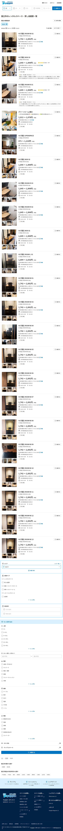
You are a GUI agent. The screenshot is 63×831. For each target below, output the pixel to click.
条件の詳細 (58, 20)
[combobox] (30, 567)
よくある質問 (22, 814)
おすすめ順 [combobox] (56, 28)
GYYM (50, 803)
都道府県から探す (23, 804)
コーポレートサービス (24, 810)
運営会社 (11, 823)
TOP (2, 758)
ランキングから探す (24, 807)
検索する (58, 8)
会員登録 (59, 3)
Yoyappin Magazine (53, 810)
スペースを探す (23, 796)
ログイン (52, 3)
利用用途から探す (23, 801)
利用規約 (21, 816)
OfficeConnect (52, 796)
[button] (31, 579)
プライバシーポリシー (25, 823)
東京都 (6, 758)
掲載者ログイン (37, 804)
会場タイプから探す (24, 798)
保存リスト (45, 3)
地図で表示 (32, 570)
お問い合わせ (4, 823)
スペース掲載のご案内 (38, 796)
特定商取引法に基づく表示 (36, 823)
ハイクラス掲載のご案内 (38, 800)
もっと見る (32, 599)
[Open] (10, 8)
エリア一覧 (57, 563)
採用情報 (16, 823)
